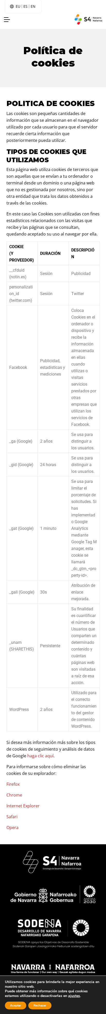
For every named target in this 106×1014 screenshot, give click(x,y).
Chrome (14, 795)
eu (18, 6)
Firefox (13, 784)
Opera (12, 827)
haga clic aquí (40, 756)
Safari (11, 817)
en (33, 6)
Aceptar (15, 1005)
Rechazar (39, 1005)
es (25, 6)
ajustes (74, 996)
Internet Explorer (23, 806)
